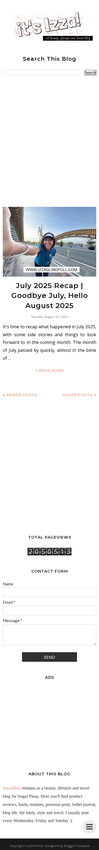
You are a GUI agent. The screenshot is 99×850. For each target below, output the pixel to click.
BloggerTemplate (77, 846)
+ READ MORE (49, 370)
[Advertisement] (49, 141)
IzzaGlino (12, 787)
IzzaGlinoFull (33, 846)
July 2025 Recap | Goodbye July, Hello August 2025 (49, 295)
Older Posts (77, 395)
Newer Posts (21, 395)
